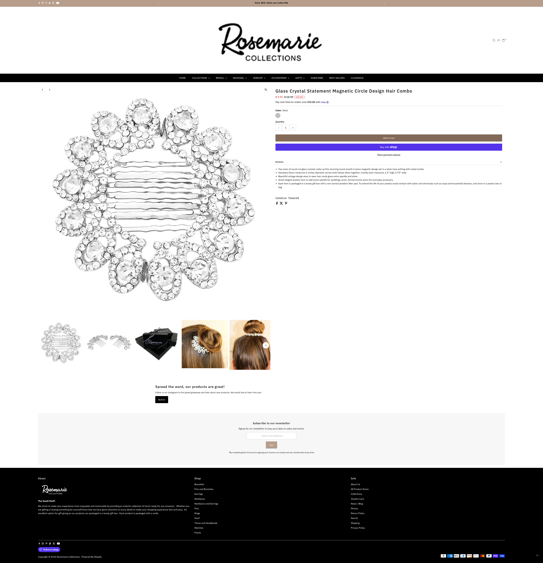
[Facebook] (39, 3)
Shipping (355, 523)
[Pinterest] (46, 3)
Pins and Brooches (203, 489)
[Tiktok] (49, 3)
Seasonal (239, 77)
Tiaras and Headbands (205, 523)
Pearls (197, 532)
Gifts (298, 77)
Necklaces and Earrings (206, 503)
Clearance (357, 77)
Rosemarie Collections (68, 556)
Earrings (198, 493)
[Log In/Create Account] (498, 40)
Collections (200, 77)
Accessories (279, 77)
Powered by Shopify (91, 556)
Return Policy (357, 513)
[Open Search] (494, 40)
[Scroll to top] (537, 555)
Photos (354, 508)
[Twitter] (53, 3)
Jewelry (258, 77)
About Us (355, 484)
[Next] (384, 3)
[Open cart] (503, 40)
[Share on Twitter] (282, 203)
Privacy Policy (358, 527)
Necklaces (199, 498)
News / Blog (357, 503)
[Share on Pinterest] (286, 203)
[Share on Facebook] (277, 203)
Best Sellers (337, 77)
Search (354, 518)
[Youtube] (58, 3)
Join (271, 445)
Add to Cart (389, 138)
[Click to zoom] (266, 90)
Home (182, 77)
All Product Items (360, 489)
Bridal (220, 77)
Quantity (279, 121)
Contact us (280, 198)
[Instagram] (42, 3)
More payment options (388, 154)
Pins (196, 508)
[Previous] (158, 3)
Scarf (197, 518)
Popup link (293, 198)
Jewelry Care (357, 498)
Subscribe (317, 77)
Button (161, 399)
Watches (198, 527)
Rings (197, 513)
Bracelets (199, 484)
